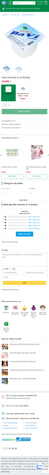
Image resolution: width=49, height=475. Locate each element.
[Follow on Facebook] (3, 449)
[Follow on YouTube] (16, 449)
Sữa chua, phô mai (28, 15)
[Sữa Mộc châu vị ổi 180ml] (12, 152)
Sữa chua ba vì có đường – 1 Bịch (23, 94)
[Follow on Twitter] (9, 449)
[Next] (43, 40)
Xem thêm (23, 200)
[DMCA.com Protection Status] (8, 439)
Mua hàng (24, 111)
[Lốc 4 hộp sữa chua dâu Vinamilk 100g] (36, 152)
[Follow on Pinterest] (13, 449)
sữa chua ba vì (15, 127)
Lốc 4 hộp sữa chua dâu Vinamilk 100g (36, 168)
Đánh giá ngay (24, 234)
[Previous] (5, 40)
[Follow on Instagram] (6, 449)
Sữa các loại (15, 15)
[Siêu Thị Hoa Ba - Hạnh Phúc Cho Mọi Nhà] (4, 3)
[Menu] (10, 2)
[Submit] (33, 3)
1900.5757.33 (19, 414)
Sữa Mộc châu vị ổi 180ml (9, 167)
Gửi (24, 283)
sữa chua (8, 127)
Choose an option (8, 93)
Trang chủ (5, 15)
